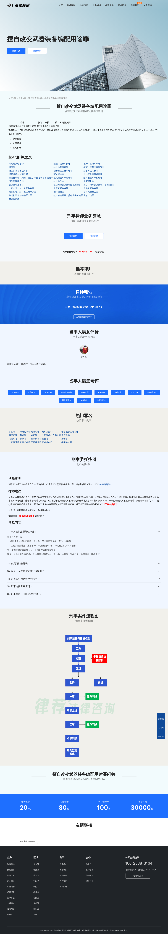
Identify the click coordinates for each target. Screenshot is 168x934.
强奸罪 (45, 438)
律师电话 (16, 51)
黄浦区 (36, 870)
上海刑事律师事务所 (26, 841)
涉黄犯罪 (13, 438)
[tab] (84, 544)
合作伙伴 (89, 870)
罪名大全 (18, 98)
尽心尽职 (31, 392)
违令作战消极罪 (90, 170)
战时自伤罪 (59, 181)
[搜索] (159, 5)
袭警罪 (64, 438)
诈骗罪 (12, 431)
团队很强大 (66, 400)
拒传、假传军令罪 (91, 163)
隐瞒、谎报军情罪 (62, 163)
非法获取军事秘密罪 (92, 174)
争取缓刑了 (152, 392)
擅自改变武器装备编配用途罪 (67, 184)
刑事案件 (11, 864)
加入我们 (89, 864)
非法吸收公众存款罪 (51, 435)
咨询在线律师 (137, 876)
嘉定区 (36, 875)
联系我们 (135, 5)
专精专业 (118, 392)
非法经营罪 (14, 442)
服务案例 (122, 5)
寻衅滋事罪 (25, 431)
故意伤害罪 (36, 438)
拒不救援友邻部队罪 (18, 174)
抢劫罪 (23, 438)
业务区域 (84, 5)
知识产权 (11, 875)
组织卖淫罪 (47, 431)
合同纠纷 (11, 909)
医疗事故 (11, 898)
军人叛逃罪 (59, 174)
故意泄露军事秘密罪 (63, 177)
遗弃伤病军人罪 (90, 192)
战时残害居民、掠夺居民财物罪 (68, 195)
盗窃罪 (34, 435)
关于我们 (147, 5)
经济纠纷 (11, 886)
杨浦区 (36, 892)
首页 (61, 5)
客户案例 (63, 881)
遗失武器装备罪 (90, 188)
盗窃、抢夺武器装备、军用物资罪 (99, 184)
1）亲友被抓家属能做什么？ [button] (22, 531)
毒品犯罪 (13, 435)
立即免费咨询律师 (84, 317)
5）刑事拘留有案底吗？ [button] (19, 586)
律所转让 (89, 881)
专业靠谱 (84, 400)
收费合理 (85, 392)
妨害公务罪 (25, 442)
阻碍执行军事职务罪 (18, 170)
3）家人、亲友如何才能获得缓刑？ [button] (25, 571)
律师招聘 (89, 875)
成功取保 (134, 392)
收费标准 (109, 5)
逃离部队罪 (88, 181)
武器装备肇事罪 (16, 184)
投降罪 (12, 167)
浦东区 (36, 864)
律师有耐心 (101, 400)
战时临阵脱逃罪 (61, 167)
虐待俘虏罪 (14, 199)
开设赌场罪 (36, 442)
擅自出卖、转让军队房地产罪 (22, 192)
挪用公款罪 (66, 442)
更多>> (10, 914)
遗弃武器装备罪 (61, 188)
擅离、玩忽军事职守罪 (93, 167)
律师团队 (71, 5)
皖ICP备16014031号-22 (119, 930)
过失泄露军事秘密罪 (92, 177)
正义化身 (48, 392)
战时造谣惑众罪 (16, 181)
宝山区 (36, 881)
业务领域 (97, 5)
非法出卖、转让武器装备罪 (21, 188)
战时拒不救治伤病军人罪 (20, 195)
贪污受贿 (65, 435)
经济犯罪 (35, 431)
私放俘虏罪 (88, 195)
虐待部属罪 (59, 192)
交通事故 (11, 903)
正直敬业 (15, 392)
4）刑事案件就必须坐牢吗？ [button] (22, 578)
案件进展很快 (66, 392)
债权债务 (11, 892)
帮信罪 (23, 435)
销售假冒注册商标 (69, 431)
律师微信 (63, 875)
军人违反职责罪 (31, 98)
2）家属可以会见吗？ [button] (18, 563)
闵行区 (36, 903)
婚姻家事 (11, 870)
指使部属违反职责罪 (63, 170)
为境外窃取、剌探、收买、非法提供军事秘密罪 (31, 177)
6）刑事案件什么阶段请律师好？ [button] (24, 594)
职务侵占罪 (47, 442)
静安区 (36, 909)
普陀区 (36, 886)
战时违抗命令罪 (16, 163)
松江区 (36, 898)
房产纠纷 (11, 881)
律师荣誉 (63, 886)
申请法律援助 (105, 484)
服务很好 (101, 392)
